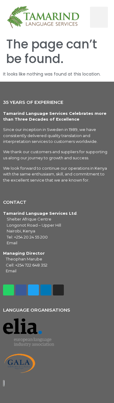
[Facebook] (21, 290)
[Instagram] (58, 290)
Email (12, 242)
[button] (99, 17)
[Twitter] (33, 290)
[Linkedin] (45, 290)
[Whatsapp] (8, 290)
